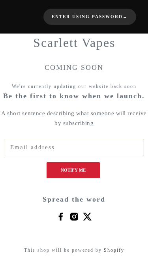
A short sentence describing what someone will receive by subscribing (74, 118)
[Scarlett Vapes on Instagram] (74, 216)
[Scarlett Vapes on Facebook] (61, 216)
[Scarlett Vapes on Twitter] (87, 216)
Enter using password (90, 17)
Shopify (114, 250)
